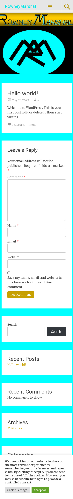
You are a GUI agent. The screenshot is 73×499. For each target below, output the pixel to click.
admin (41, 100)
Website (13, 257)
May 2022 (14, 428)
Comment (16, 177)
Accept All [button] (40, 490)
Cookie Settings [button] (17, 490)
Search (12, 324)
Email (13, 241)
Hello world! (16, 365)
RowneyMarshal (20, 6)
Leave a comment (24, 125)
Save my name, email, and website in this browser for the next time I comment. (34, 282)
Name (13, 226)
